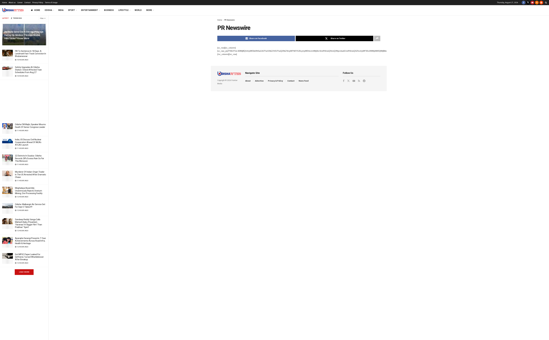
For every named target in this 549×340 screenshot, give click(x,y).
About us (12, 3)
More (149, 10)
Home (4, 3)
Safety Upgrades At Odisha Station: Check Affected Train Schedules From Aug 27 (28, 69)
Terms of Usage (51, 3)
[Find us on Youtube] (532, 2)
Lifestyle (123, 10)
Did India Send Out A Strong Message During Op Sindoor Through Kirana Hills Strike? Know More (23, 35)
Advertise (259, 81)
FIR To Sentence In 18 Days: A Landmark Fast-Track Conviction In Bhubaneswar (30, 53)
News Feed (304, 81)
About (247, 81)
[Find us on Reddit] (541, 2)
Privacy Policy (37, 3)
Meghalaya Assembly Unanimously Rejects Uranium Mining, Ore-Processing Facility (28, 190)
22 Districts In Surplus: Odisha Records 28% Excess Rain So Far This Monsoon (29, 158)
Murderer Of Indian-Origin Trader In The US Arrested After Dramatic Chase (30, 174)
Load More (24, 272)
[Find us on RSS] (537, 2)
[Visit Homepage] (13, 10)
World (138, 10)
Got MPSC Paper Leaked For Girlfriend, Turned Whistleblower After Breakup (29, 257)
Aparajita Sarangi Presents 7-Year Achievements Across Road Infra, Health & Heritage (30, 240)
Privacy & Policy (275, 81)
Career (20, 3)
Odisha (48, 10)
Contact (27, 3)
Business (109, 10)
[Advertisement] (24, 100)
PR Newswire (229, 20)
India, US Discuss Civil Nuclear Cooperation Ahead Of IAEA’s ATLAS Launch (28, 142)
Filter (42, 18)
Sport (71, 10)
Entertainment (89, 10)
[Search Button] (546, 2)
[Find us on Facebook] (523, 2)
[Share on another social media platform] (377, 38)
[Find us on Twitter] (528, 2)
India (60, 10)
